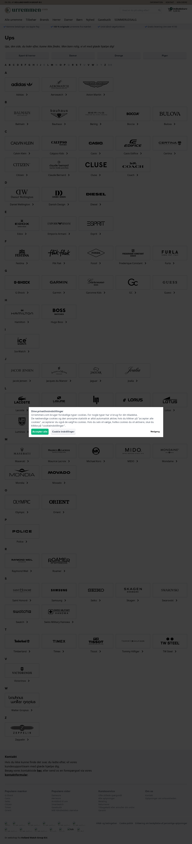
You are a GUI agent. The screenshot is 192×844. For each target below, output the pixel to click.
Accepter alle (39, 431)
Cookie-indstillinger (63, 431)
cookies (82, 415)
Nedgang (155, 431)
